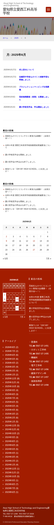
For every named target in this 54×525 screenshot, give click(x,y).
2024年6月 (10, 445)
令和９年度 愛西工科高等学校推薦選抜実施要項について (28, 146)
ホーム (5, 38)
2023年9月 (10, 480)
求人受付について (26, 70)
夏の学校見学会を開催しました (18, 155)
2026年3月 (10, 367)
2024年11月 (10, 429)
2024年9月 (10, 437)
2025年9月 (10, 390)
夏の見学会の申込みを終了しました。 (21, 162)
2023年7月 (10, 488)
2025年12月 (10, 378)
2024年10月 (10, 433)
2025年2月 (10, 417)
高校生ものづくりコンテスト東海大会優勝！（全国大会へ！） (27, 137)
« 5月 (5, 258)
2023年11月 (10, 472)
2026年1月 (10, 374)
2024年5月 (10, 449)
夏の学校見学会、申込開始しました (34, 107)
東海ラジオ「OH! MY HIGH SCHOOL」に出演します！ (26, 170)
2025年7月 (10, 398)
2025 (16, 38)
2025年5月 (10, 406)
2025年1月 (10, 421)
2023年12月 (10, 468)
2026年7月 (10, 351)
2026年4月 (10, 363)
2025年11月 (10, 382)
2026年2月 (10, 370)
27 (34, 250)
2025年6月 (10, 402)
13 (34, 241)
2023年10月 (10, 476)
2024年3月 (10, 457)
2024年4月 (10, 453)
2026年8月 (10, 347)
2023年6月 (10, 492)
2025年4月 (10, 410)
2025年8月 (10, 394)
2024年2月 (10, 461)
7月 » (48, 258)
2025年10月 (10, 386)
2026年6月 (10, 355)
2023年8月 (10, 484)
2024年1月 (10, 464)
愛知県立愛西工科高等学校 (20, 11)
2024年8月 (10, 441)
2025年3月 (10, 414)
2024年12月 (10, 425)
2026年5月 (10, 359)
